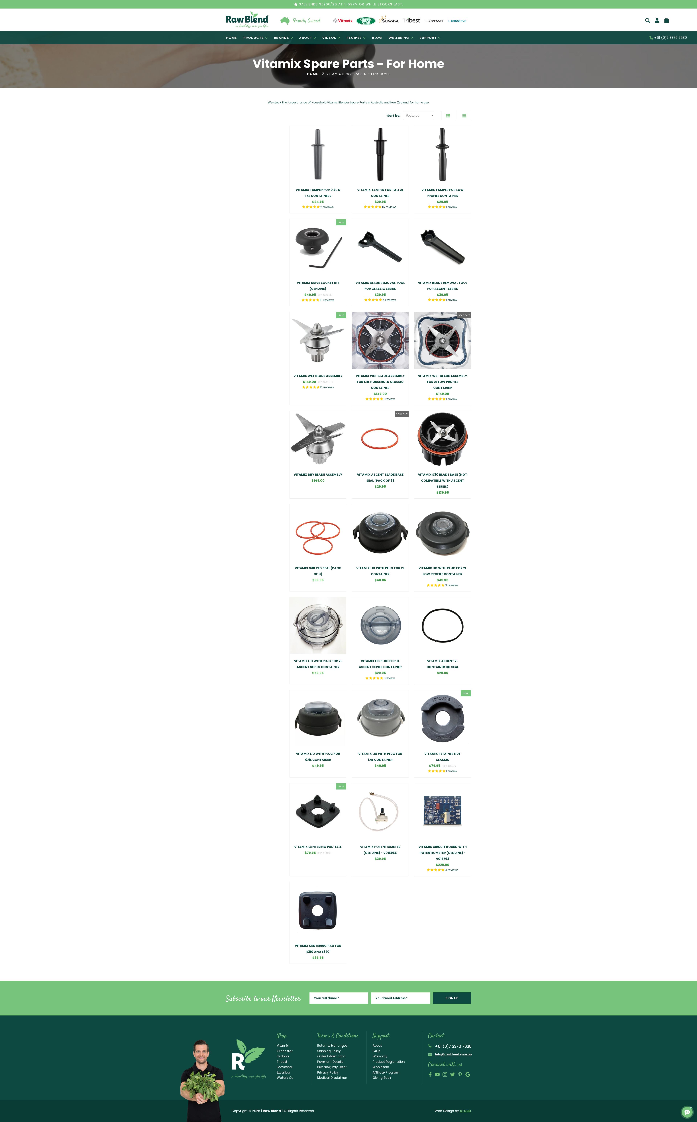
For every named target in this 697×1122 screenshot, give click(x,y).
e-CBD (465, 1111)
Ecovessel (284, 1067)
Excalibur (283, 1072)
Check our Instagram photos (445, 1074)
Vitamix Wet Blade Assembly (318, 376)
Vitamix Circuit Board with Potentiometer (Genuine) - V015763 (443, 853)
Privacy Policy (328, 1072)
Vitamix (282, 1045)
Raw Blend (239, 1078)
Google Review (467, 1074)
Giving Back (382, 1078)
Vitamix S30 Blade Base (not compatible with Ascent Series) (442, 480)
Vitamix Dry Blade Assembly (318, 474)
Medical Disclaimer (332, 1078)
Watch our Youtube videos (437, 1074)
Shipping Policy (329, 1051)
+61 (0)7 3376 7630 (670, 38)
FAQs (376, 1051)
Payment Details (330, 1062)
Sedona (283, 1056)
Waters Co (285, 1078)
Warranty (380, 1056)
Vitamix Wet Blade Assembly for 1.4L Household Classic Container (380, 382)
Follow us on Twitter (452, 1074)
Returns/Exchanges (332, 1045)
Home (312, 74)
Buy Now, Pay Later (332, 1067)
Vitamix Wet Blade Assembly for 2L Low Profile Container (442, 382)
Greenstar (285, 1051)
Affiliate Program (386, 1072)
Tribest (282, 1062)
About (377, 1045)
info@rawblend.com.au (453, 1054)
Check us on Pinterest (460, 1074)
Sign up (451, 998)
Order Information (331, 1056)
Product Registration (389, 1062)
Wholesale (381, 1067)
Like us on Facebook (430, 1074)
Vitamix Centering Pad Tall (318, 847)
